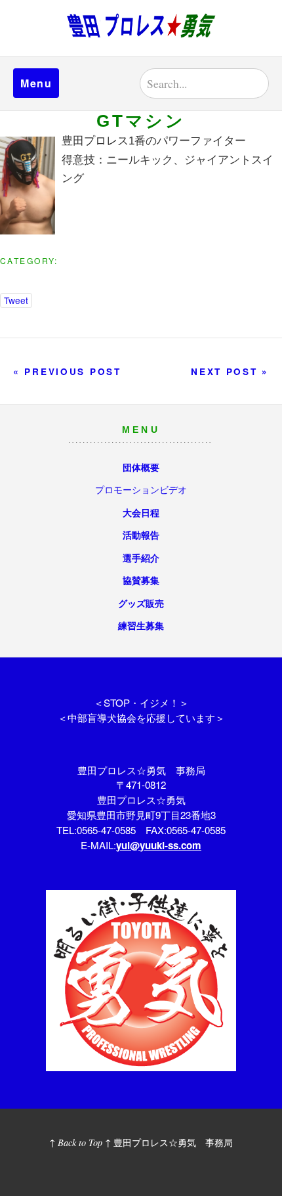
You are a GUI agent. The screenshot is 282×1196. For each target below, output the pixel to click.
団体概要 (141, 467)
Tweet (16, 300)
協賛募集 (141, 580)
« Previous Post (67, 371)
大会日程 (141, 512)
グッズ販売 (141, 602)
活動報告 (141, 534)
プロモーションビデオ (141, 489)
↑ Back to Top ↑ (80, 1142)
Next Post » (230, 371)
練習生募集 (141, 625)
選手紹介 (141, 557)
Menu (36, 83)
